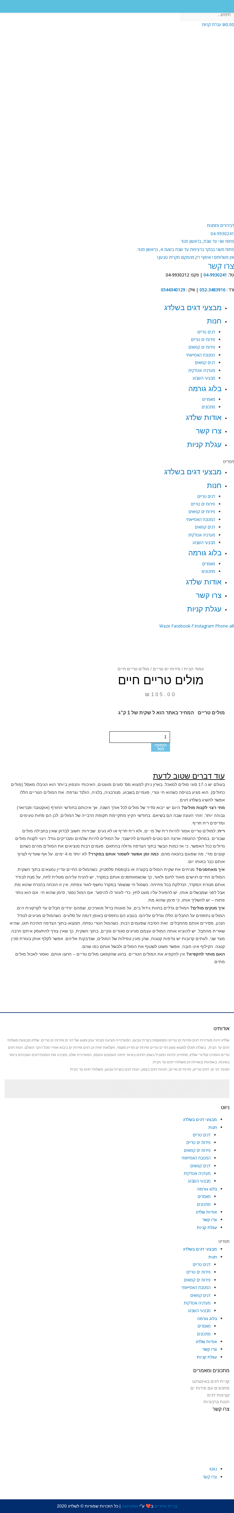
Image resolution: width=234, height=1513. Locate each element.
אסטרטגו (129, 1506)
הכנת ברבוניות (216, 1401)
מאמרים (208, 399)
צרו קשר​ (221, 266)
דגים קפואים (205, 362)
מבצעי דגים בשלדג (193, 307)
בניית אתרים (165, 1506)
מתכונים (208, 407)
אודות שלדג (204, 417)
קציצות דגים (218, 1395)
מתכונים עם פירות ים (209, 1388)
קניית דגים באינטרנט (210, 1381)
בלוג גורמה (205, 388)
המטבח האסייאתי (200, 355)
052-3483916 (212, 290)
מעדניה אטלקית (201, 370)
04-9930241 (215, 275)
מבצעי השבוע (204, 378)
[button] (207, 241)
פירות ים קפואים (202, 347)
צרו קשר (209, 431)
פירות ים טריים (203, 339)
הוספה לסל (160, 747)
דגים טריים (206, 332)
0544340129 (173, 290)
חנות (214, 321)
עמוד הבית (194, 668)
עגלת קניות (204, 444)
